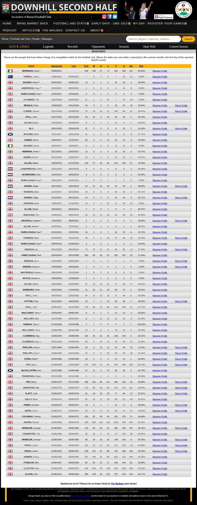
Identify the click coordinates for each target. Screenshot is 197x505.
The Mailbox (117, 483)
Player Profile (181, 105)
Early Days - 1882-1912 (110, 23)
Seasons (124, 46)
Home (7, 23)
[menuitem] (7, 23)
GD (131, 66)
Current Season (178, 46)
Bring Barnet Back (32, 23)
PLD (86, 66)
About (95, 30)
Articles (29, 30)
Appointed (56, 66)
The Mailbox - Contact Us (63, 30)
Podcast (10, 30)
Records (73, 46)
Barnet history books (80, 496)
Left (74, 66)
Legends (48, 46)
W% (141, 66)
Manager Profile (160, 71)
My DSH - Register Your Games (158, 23)
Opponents (98, 46)
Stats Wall (149, 46)
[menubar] (98, 27)
